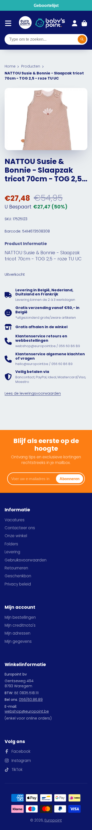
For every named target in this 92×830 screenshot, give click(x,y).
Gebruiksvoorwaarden (26, 560)
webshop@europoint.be (27, 711)
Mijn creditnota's (20, 625)
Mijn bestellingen (20, 617)
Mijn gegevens (18, 641)
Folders (11, 544)
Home (10, 66)
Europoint (53, 820)
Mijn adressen (17, 633)
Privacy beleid (18, 584)
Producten (30, 66)
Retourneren (16, 568)
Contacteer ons (20, 527)
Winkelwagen (84, 23)
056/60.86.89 (31, 699)
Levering (12, 552)
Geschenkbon (18, 576)
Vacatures (15, 520)
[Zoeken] (82, 39)
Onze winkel (16, 535)
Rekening (75, 23)
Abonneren (69, 479)
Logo (25, 23)
